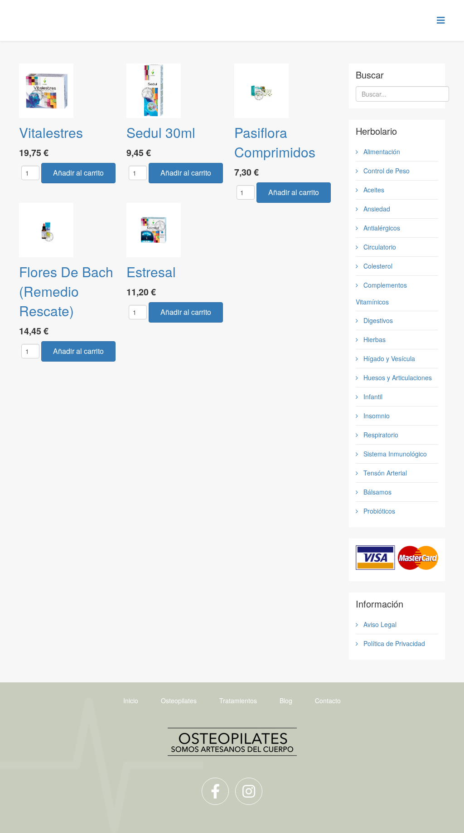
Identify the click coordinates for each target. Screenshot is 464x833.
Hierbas (374, 339)
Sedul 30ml (160, 132)
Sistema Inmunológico (394, 453)
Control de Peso (386, 170)
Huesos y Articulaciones (397, 377)
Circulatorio (379, 246)
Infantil (372, 396)
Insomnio (376, 415)
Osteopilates (179, 700)
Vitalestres (51, 132)
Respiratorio (380, 434)
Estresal (151, 271)
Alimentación (381, 151)
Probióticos (378, 510)
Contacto (328, 700)
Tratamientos (238, 700)
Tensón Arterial (384, 472)
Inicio (130, 700)
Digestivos (377, 320)
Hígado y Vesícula (388, 358)
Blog (286, 700)
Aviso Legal (379, 624)
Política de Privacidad (393, 643)
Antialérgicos (381, 227)
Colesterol (377, 265)
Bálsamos (377, 491)
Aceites (373, 189)
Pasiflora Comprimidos (274, 142)
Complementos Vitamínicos (381, 293)
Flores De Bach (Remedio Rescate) (66, 291)
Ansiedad (376, 208)
